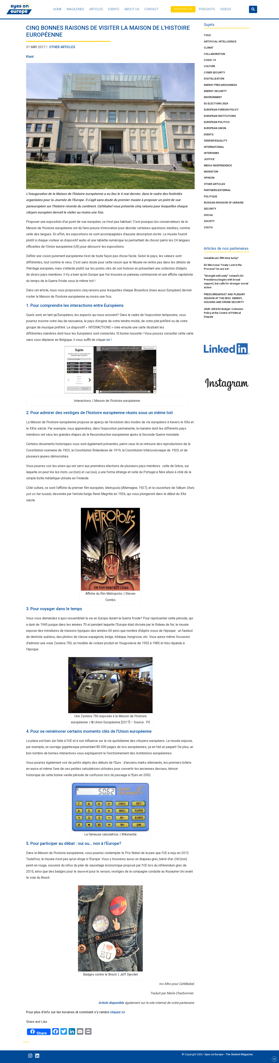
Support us (183, 9)
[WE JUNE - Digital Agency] (274, 1059)
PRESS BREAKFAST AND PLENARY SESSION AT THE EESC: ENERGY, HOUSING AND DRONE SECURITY (224, 298)
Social (208, 215)
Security (210, 208)
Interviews (211, 153)
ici (108, 340)
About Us (131, 9)
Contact (151, 9)
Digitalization (214, 78)
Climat (208, 47)
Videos (225, 9)
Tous (207, 35)
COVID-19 (210, 60)
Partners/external (217, 190)
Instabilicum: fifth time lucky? (221, 258)
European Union (215, 128)
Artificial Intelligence (220, 41)
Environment (213, 97)
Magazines (75, 9)
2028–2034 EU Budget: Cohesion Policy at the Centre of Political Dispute (223, 312)
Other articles (62, 47)
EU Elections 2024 (216, 103)
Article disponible (111, 1003)
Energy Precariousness (220, 84)
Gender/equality (215, 140)
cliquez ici (117, 1012)
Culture (209, 66)
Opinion (209, 177)
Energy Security (215, 91)
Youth (208, 227)
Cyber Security (214, 72)
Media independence (218, 165)
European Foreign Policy (221, 109)
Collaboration (214, 53)
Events (113, 9)
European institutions (220, 115)
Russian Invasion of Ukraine (223, 202)
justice (209, 159)
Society (209, 221)
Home (57, 9)
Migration (211, 171)
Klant (30, 57)
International (214, 146)
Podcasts (207, 9)
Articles (96, 9)
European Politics (217, 122)
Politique (210, 196)
